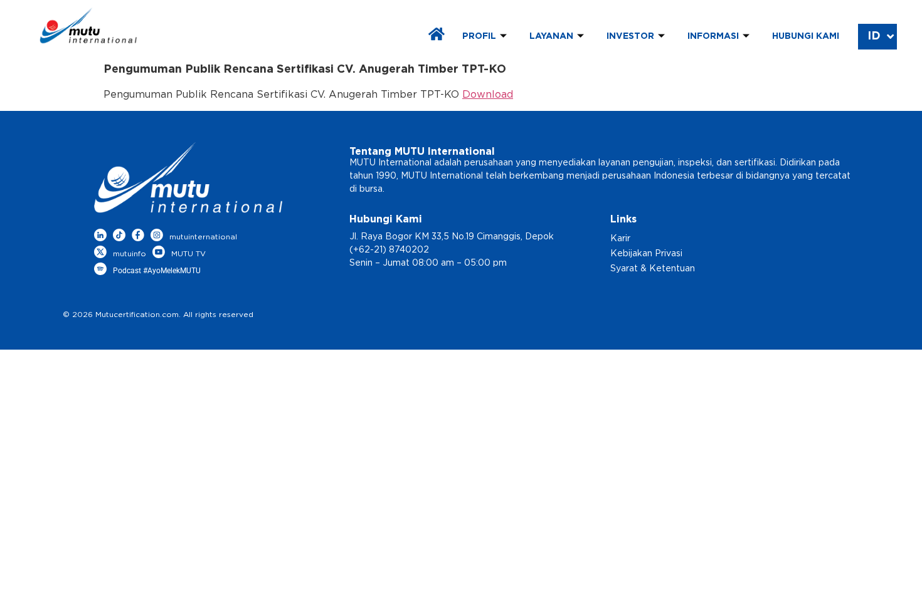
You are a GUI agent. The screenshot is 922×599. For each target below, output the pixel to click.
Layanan (551, 36)
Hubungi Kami (805, 36)
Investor (630, 36)
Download (487, 95)
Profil (479, 36)
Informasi (713, 36)
